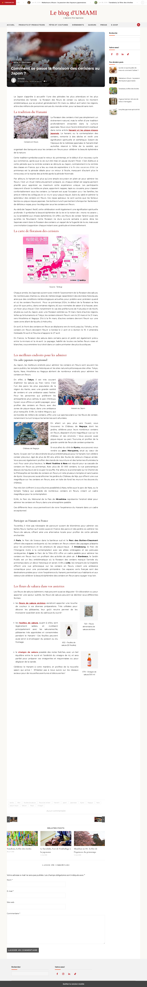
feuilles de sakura (30, 802)
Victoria (21, 79)
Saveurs (92, 25)
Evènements (78, 25)
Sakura (24, 805)
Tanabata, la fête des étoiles (19, 848)
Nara (98, 802)
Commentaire (13, 913)
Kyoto (82, 802)
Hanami (56, 802)
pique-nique (14, 805)
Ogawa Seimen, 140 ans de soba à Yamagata (128, 100)
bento (12, 802)
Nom (10, 880)
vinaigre (40, 805)
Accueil (11, 25)
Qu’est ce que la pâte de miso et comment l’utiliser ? (129, 69)
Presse (103, 25)
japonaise (73, 802)
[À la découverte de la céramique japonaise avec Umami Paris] (100, 819)
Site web (10, 902)
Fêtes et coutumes (58, 25)
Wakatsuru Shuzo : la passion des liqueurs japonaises (129, 79)
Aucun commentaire (55, 811)
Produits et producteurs (32, 25)
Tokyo (32, 805)
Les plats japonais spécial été (129, 109)
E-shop (114, 25)
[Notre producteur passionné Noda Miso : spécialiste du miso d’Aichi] (12, 819)
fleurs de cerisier (44, 802)
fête (18, 802)
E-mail (10, 891)
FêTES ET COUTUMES (22, 62)
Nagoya (90, 802)
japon (65, 802)
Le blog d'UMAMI (73, 12)
